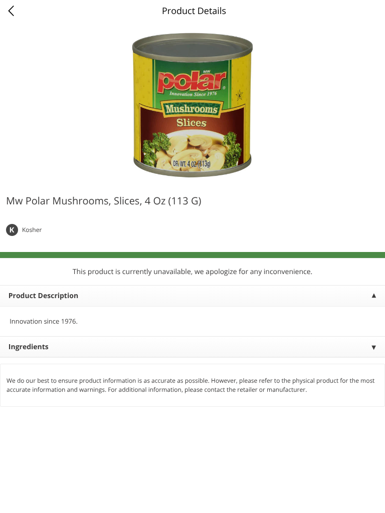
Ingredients (29, 347)
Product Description (43, 296)
